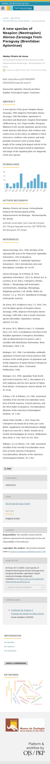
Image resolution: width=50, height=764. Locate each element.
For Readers (9, 642)
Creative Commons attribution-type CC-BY (27, 551)
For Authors (9, 646)
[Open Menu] (3, 8)
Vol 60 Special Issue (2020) (16, 21)
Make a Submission (16, 663)
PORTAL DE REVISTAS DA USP (15, 4)
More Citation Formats (20, 587)
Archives (15, 18)
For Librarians (10, 650)
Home (6, 18)
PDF (9, 469)
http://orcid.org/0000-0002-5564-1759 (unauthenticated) (27, 70)
